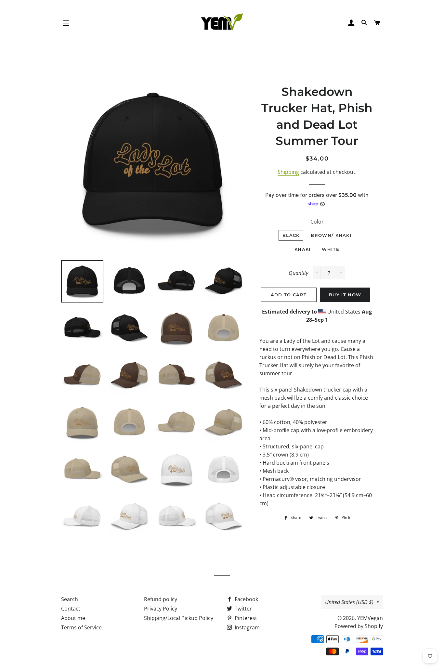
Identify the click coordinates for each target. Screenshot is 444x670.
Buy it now (345, 294)
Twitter (242, 608)
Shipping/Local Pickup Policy (178, 618)
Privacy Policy (160, 608)
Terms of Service (81, 627)
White (330, 249)
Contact (70, 608)
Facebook (245, 599)
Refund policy (160, 599)
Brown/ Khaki (331, 235)
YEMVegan (370, 618)
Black (291, 235)
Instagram (246, 627)
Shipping (288, 171)
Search (69, 599)
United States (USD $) (349, 602)
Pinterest (245, 618)
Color (317, 221)
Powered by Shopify (358, 626)
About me (73, 618)
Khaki (302, 249)
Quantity (298, 273)
